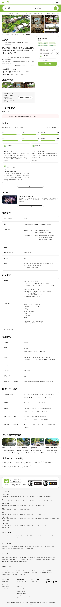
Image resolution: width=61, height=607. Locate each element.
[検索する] (55, 8)
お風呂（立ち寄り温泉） (7, 548)
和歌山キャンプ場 (41, 514)
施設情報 (28, 34)
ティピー (51, 535)
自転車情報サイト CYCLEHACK (51, 570)
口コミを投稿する (52, 127)
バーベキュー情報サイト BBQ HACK (9, 572)
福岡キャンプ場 (5, 525)
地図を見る (26, 42)
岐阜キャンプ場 (5, 509)
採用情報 (12, 602)
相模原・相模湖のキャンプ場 (39, 13)
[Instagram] (46, 582)
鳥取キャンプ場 (20, 518)
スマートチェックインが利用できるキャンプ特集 (23, 559)
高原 (27, 546)
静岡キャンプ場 (13, 509)
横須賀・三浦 (19, 462)
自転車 (28, 548)
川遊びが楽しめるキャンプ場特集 (20, 561)
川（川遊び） (15, 546)
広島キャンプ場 (13, 518)
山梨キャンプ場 (5, 505)
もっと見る (17, 65)
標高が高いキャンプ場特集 (7, 561)
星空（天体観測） (16, 548)
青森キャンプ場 (13, 496)
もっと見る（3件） (30, 186)
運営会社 (7, 602)
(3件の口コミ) (8, 44)
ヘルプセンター (34, 581)
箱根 (5, 466)
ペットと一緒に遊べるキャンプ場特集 (25, 557)
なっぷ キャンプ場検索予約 (7, 13)
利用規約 (17, 602)
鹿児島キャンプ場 (48, 525)
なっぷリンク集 (5, 586)
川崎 (5, 462)
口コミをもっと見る (47, 60)
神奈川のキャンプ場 (28, 13)
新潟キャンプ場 (20, 505)
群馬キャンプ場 (49, 500)
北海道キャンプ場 (6, 496)
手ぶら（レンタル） (36, 546)
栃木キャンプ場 (42, 500)
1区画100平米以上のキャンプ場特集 (48, 557)
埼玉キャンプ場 (21, 500)
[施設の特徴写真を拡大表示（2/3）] (18, 85)
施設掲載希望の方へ (21, 593)
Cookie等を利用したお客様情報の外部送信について (39, 602)
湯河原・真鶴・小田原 (14, 466)
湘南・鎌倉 (28, 462)
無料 (30, 546)
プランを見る (47, 64)
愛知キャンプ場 (20, 509)
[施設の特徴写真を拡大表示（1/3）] (7, 85)
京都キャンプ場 (20, 514)
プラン (7, 34)
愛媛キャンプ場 (55, 518)
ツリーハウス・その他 (6, 537)
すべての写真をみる (49, 30)
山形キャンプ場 (42, 496)
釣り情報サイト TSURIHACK (37, 570)
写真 (12, 34)
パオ (55, 535)
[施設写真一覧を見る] (16, 24)
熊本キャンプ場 (27, 525)
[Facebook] (54, 582)
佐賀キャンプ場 (13, 525)
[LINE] (49, 582)
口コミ (16, 34)
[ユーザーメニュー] (56, 2)
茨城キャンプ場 (35, 500)
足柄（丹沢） (26, 466)
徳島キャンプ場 (48, 518)
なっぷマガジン (20, 586)
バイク (44, 546)
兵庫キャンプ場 (13, 514)
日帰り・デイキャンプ (6, 546)
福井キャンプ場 (41, 505)
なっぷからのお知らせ (6, 588)
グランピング (15, 537)
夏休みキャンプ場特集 (50, 559)
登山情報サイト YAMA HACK (23, 570)
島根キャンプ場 (27, 518)
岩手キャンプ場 (21, 496)
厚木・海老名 (37, 462)
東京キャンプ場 (5, 500)
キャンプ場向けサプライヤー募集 (22, 596)
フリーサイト (38, 535)
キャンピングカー (50, 546)
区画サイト (32, 535)
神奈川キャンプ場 (13, 500)
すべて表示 (6, 160)
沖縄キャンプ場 (5, 527)
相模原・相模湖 (48, 462)
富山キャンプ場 (27, 505)
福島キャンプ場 (49, 496)
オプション (9, 111)
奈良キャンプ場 (34, 514)
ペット (35, 548)
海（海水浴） (21, 546)
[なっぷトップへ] (5, 2)
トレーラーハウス (45, 535)
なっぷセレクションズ (21, 581)
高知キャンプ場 (5, 520)
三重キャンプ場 (27, 509)
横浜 (11, 462)
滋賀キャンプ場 (27, 514)
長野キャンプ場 (13, 505)
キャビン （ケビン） (25, 535)
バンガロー (18, 535)
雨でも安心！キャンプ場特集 (39, 559)
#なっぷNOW (19, 584)
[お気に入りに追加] (14, 440)
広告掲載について (20, 591)
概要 (3, 34)
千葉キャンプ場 (28, 500)
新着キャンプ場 (37, 557)
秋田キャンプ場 (35, 496)
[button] (16, 152)
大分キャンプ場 (34, 525)
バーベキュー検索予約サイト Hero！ (17, 574)
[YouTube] (56, 582)
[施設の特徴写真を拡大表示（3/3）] (29, 85)
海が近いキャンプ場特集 (7, 559)
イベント (22, 34)
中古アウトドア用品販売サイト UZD (26, 572)
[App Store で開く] (38, 483)
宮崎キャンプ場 (41, 525)
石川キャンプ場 (34, 505)
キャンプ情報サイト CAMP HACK (9, 570)
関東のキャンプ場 (18, 13)
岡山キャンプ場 (5, 518)
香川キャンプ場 (41, 518)
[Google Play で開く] (53, 483)
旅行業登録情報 (51, 602)
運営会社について (6, 581)
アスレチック (23, 548)
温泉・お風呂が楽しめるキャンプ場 (9, 557)
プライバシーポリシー (25, 602)
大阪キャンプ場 (5, 514)
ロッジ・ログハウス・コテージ (8, 535)
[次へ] (57, 53)
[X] (51, 582)
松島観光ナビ (5, 574)
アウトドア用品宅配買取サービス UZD (43, 572)
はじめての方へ (5, 584)
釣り (42, 546)
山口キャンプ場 (34, 518)
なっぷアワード (20, 588)
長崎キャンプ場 (20, 525)
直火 (32, 548)
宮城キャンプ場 (28, 496)
